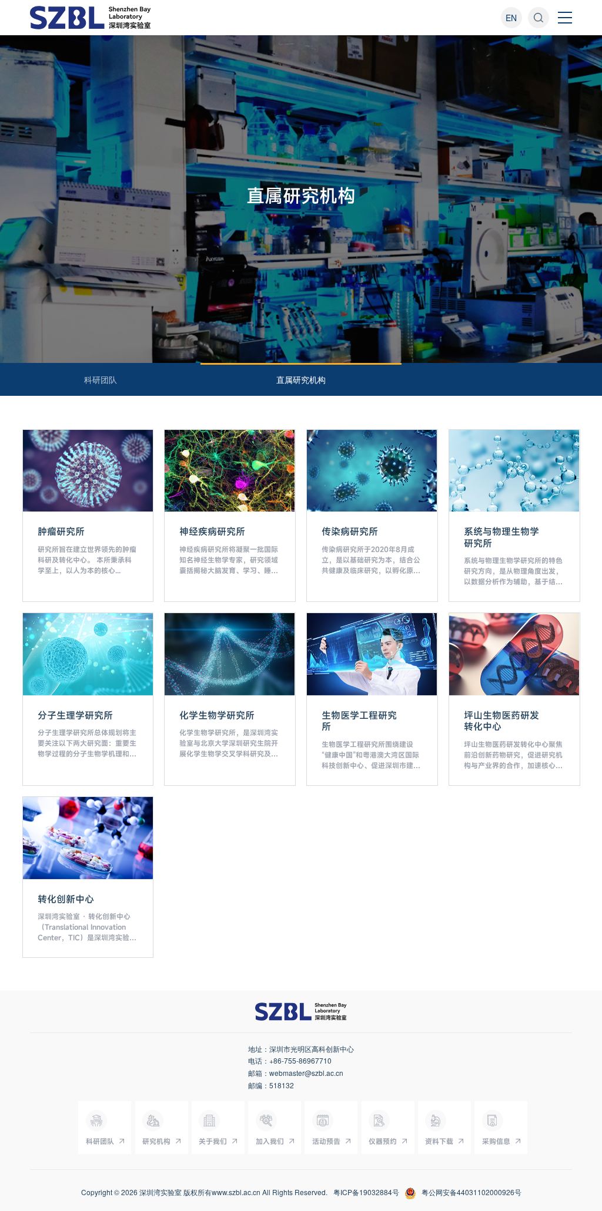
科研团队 (100, 379)
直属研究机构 (301, 379)
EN (511, 17)
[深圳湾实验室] (90, 17)
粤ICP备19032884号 (366, 1192)
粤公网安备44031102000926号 (471, 1192)
